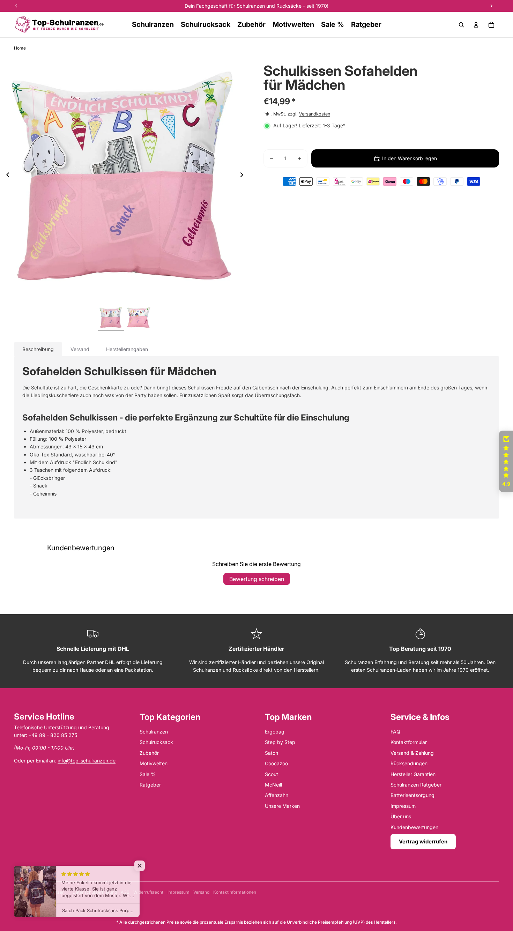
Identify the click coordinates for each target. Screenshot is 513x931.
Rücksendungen (409, 763)
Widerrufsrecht (148, 892)
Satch (271, 753)
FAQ (395, 732)
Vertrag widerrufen (423, 841)
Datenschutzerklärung (95, 892)
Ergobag (274, 732)
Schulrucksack (156, 742)
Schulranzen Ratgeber (416, 785)
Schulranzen (154, 732)
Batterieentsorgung (412, 795)
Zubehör (149, 753)
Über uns (401, 816)
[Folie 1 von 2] (111, 317)
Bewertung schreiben (256, 578)
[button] (506, 461)
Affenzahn (276, 795)
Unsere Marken (282, 806)
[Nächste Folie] (244, 176)
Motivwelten (154, 763)
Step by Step (280, 742)
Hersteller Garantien (413, 774)
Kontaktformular (409, 742)
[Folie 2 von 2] (138, 317)
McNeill (273, 785)
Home (20, 48)
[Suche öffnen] (461, 24)
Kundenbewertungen (414, 827)
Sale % (148, 774)
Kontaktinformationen (234, 892)
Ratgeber (150, 785)
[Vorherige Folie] (6, 176)
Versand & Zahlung (412, 753)
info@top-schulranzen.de (87, 761)
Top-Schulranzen (47, 892)
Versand (201, 892)
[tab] (38, 349)
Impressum (403, 806)
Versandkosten (314, 114)
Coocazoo (276, 763)
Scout (271, 774)
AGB (125, 892)
